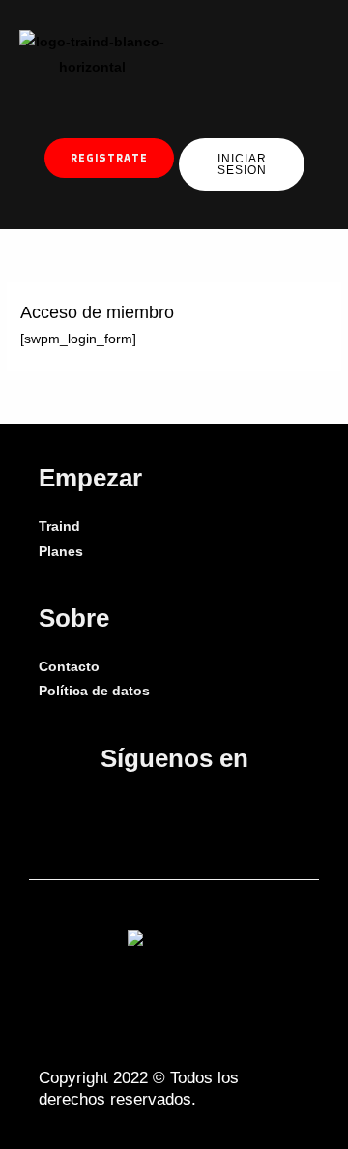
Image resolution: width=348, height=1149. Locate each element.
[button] (229, 55)
